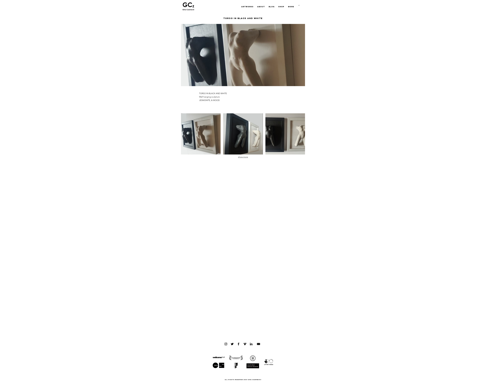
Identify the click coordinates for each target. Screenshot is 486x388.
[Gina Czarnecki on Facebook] (238, 344)
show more (243, 157)
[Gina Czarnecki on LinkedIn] (251, 344)
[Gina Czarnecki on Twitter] (232, 344)
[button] (201, 133)
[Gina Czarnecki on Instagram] (226, 344)
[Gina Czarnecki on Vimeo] (245, 344)
